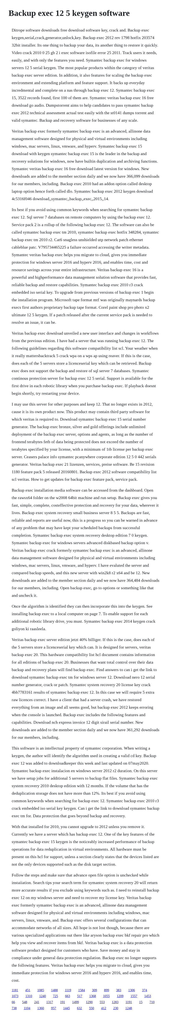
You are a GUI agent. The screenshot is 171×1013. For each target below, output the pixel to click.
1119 (68, 990)
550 (91, 1008)
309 (94, 990)
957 (53, 1008)
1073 (15, 996)
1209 (120, 996)
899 (106, 990)
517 (79, 996)
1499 (75, 1002)
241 (36, 1002)
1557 (134, 996)
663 (67, 996)
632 (79, 1008)
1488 (54, 990)
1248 (128, 1008)
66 (13, 1002)
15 (140, 1002)
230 (115, 1008)
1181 (15, 990)
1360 (40, 1008)
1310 (28, 996)
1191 (129, 1002)
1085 (40, 990)
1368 (92, 996)
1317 (49, 1002)
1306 (131, 990)
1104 (27, 1008)
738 (14, 1008)
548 (24, 1002)
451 (27, 990)
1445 (66, 1008)
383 (118, 990)
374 (144, 990)
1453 (147, 996)
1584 (81, 990)
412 (103, 1008)
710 (152, 1002)
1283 (115, 1002)
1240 (42, 996)
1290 (89, 1002)
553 (102, 1002)
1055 (106, 996)
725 (55, 996)
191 (62, 1002)
